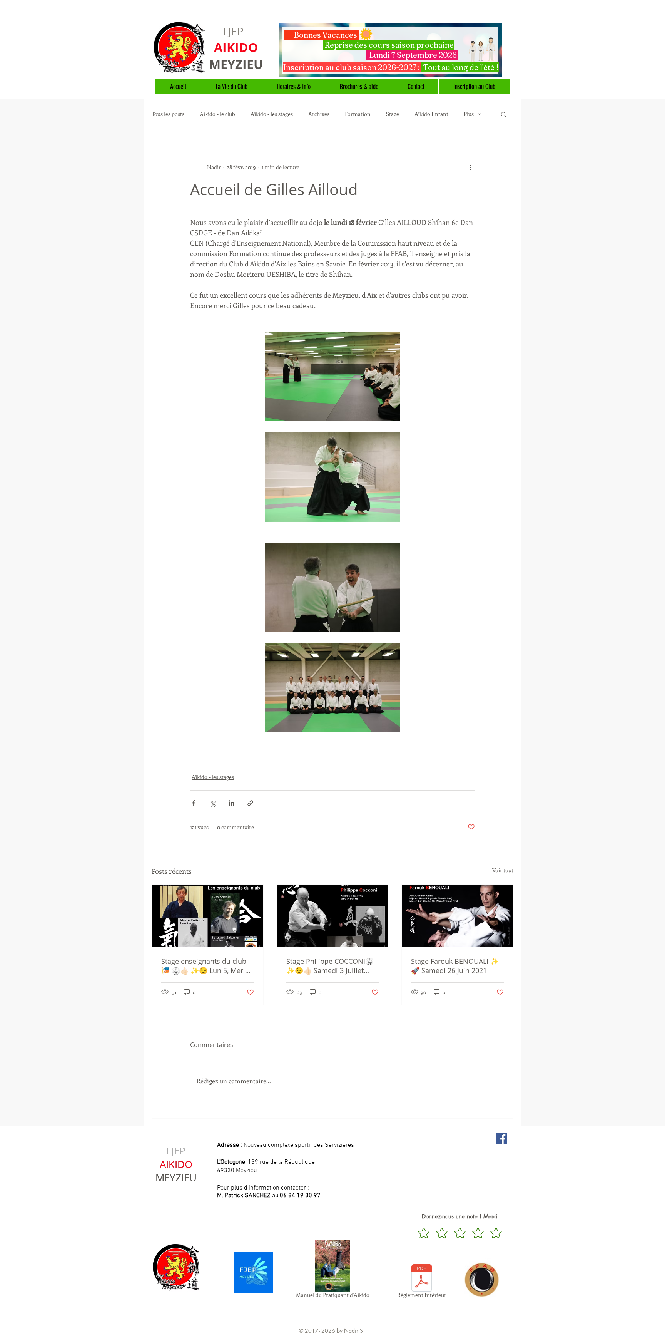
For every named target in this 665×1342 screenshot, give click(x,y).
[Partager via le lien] (250, 803)
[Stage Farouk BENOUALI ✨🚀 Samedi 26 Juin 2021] (457, 916)
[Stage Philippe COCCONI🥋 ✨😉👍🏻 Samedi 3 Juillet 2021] (332, 916)
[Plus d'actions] (470, 166)
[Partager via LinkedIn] (231, 803)
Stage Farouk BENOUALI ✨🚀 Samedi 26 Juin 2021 (455, 966)
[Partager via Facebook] (193, 803)
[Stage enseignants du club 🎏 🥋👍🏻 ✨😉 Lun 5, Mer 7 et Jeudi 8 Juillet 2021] (207, 916)
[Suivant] (495, 50)
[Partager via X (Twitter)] (212, 803)
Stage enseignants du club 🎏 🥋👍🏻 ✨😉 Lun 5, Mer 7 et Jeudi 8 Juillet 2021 (205, 966)
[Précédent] (286, 50)
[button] (503, 114)
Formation (358, 114)
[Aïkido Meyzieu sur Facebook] (501, 1138)
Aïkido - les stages (272, 114)
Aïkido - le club (217, 114)
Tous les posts (168, 114)
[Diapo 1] (391, 68)
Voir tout (502, 870)
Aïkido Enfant (431, 114)
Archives (318, 114)
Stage (392, 114)
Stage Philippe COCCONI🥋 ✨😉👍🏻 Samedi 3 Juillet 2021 (330, 966)
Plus (469, 114)
